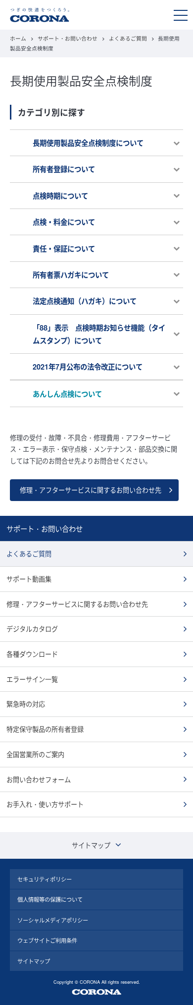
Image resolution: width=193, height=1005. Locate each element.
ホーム (18, 38)
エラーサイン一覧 (32, 679)
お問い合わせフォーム (38, 779)
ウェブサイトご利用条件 (47, 940)
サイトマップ (33, 961)
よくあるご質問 (128, 38)
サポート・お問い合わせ (67, 38)
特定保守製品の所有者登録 (45, 729)
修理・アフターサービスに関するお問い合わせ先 (90, 490)
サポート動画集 (28, 579)
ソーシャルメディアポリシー (52, 920)
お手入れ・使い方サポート (45, 804)
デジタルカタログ (32, 628)
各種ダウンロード (32, 654)
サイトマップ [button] (91, 845)
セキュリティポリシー (44, 879)
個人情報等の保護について (50, 899)
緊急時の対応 (25, 704)
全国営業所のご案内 (35, 754)
